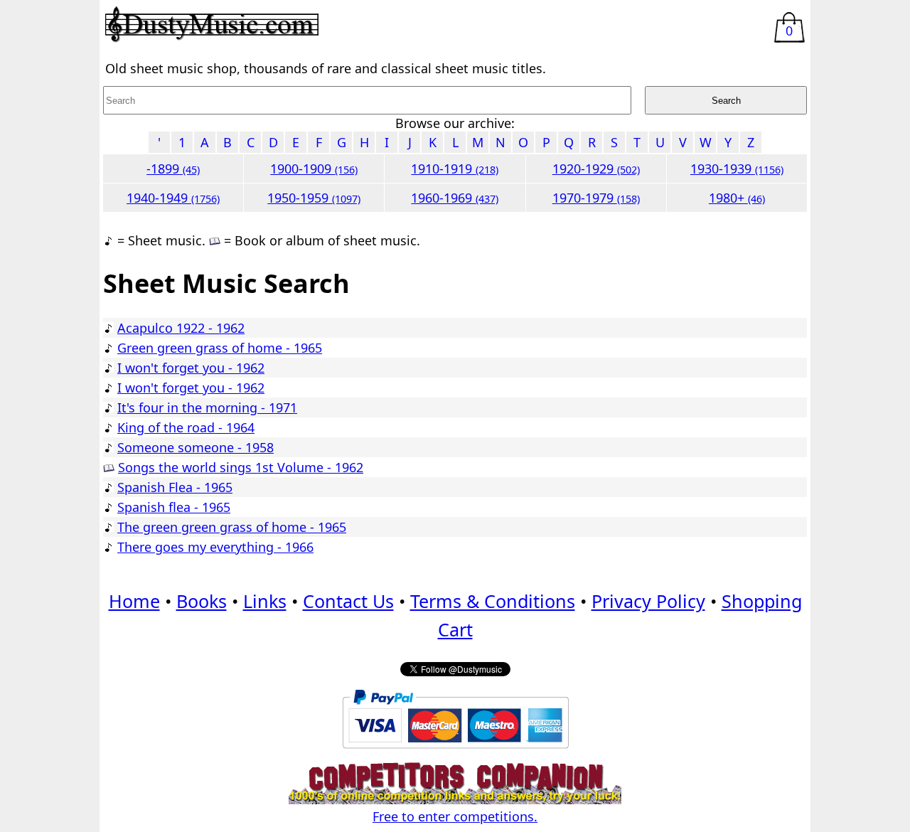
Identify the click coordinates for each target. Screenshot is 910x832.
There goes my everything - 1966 (215, 546)
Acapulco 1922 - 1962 (181, 327)
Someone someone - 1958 (195, 447)
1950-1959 (313, 197)
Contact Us (348, 601)
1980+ (737, 197)
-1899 (173, 168)
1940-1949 (173, 197)
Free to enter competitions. (455, 816)
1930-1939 (736, 168)
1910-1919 (454, 168)
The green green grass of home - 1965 (231, 526)
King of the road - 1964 (186, 427)
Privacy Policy (648, 601)
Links (265, 601)
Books (201, 601)
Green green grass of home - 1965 (219, 347)
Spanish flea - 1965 (173, 507)
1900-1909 (314, 168)
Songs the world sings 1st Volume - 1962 (240, 467)
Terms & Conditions (492, 601)
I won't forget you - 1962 (190, 367)
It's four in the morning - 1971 (207, 407)
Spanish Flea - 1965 (174, 487)
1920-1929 (596, 168)
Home (134, 601)
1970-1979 (596, 197)
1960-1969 (454, 197)
